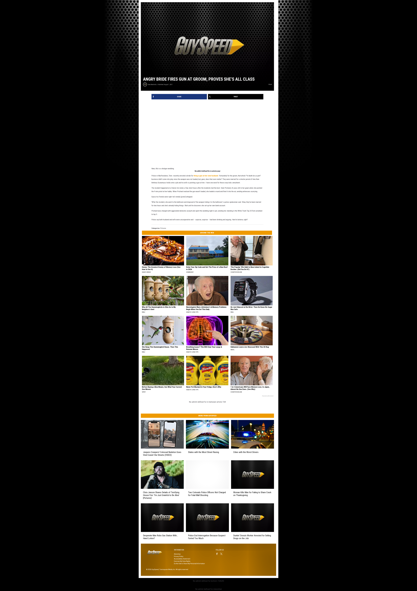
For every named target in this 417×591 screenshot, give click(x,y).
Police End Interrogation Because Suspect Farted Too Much (206, 537)
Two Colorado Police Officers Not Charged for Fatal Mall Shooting (207, 493)
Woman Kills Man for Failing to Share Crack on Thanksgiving (252, 493)
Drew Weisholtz (152, 84)
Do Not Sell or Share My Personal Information (189, 563)
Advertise (177, 554)
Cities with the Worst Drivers (245, 452)
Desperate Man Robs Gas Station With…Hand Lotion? (160, 537)
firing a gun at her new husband (206, 176)
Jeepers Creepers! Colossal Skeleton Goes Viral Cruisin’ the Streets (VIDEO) (162, 453)
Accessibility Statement (182, 559)
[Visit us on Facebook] (218, 554)
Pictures (163, 228)
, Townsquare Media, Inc (167, 569)
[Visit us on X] (222, 554)
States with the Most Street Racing (203, 452)
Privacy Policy (178, 556)
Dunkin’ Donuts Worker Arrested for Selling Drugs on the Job (252, 537)
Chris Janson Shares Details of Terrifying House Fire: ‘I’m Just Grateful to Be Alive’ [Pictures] (161, 495)
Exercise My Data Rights (182, 561)
